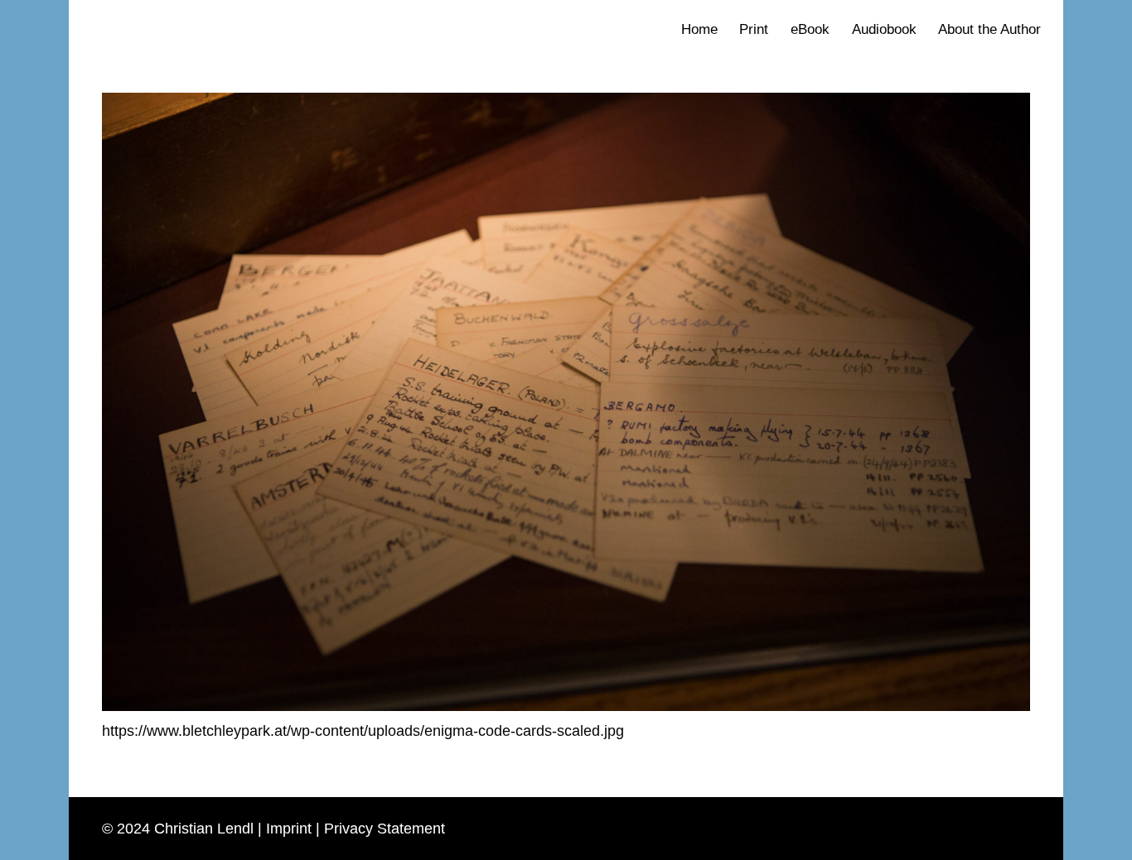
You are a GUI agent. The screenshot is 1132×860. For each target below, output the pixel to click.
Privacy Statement (384, 829)
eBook (810, 29)
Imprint (289, 829)
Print (753, 29)
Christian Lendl (204, 829)
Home (699, 29)
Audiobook (884, 29)
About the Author (989, 29)
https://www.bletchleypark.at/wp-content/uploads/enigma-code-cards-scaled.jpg (363, 731)
